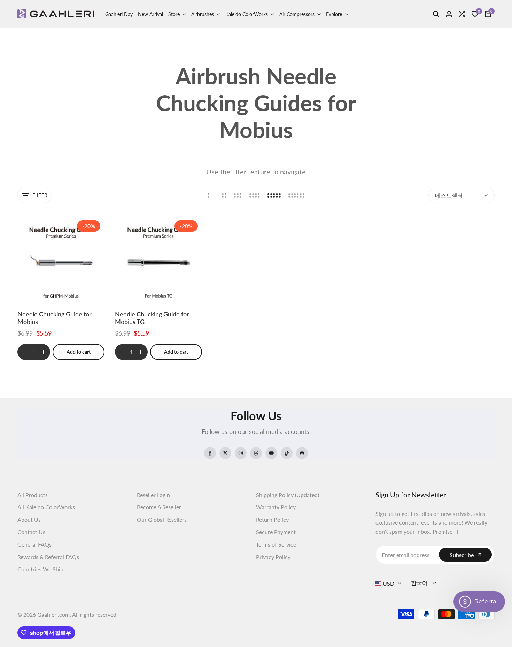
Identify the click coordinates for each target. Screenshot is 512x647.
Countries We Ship (40, 569)
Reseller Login (153, 494)
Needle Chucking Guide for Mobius (54, 317)
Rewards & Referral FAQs (48, 557)
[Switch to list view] (211, 195)
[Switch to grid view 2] (224, 195)
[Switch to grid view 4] (255, 195)
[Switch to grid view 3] (237, 195)
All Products (32, 494)
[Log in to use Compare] (69, 290)
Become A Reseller (159, 507)
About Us (29, 519)
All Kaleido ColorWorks (46, 507)
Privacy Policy (273, 557)
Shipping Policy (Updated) (287, 494)
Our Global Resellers (162, 519)
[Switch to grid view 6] (296, 195)
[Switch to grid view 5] (274, 195)
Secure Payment (276, 531)
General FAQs (34, 544)
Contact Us (31, 531)
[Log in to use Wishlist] (53, 290)
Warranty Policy (276, 507)
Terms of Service (276, 544)
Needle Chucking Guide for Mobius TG (152, 317)
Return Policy (272, 519)
